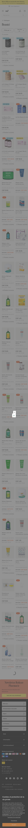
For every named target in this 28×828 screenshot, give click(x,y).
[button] (14, 412)
